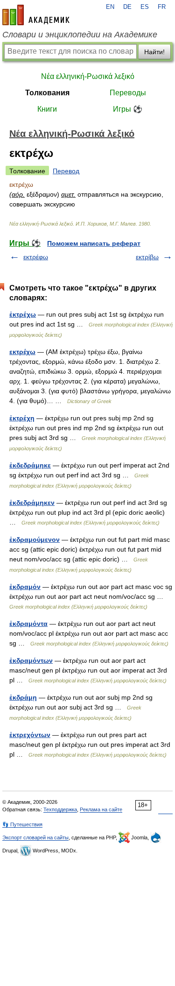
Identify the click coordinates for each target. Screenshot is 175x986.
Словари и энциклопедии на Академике (79, 34)
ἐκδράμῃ (23, 697)
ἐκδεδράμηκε (30, 465)
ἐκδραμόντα (28, 623)
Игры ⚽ (127, 109)
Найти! (154, 52)
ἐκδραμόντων (31, 660)
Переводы (128, 93)
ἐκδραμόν (25, 586)
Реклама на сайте (101, 809)
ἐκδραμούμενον (34, 539)
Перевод (66, 171)
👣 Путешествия (22, 824)
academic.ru (36, 15)
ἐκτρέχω (22, 314)
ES (144, 7)
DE (127, 7)
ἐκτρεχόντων (29, 734)
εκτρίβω (147, 257)
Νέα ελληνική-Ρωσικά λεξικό (87, 76)
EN (110, 7)
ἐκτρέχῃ (22, 418)
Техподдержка (60, 809)
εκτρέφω (35, 257)
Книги (47, 109)
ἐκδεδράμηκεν (32, 502)
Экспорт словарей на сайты (35, 837)
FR (162, 7)
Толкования (47, 93)
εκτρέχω (22, 351)
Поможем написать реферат (93, 243)
